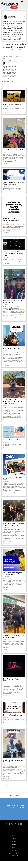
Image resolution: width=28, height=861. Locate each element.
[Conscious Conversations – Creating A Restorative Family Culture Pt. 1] (14, 244)
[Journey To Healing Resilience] (14, 431)
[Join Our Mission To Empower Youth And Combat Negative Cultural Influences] (14, 384)
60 (16, 785)
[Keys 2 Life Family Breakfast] (14, 132)
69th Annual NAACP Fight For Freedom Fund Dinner (13, 524)
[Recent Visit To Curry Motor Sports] (14, 464)
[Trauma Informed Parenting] (14, 95)
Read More (6, 112)
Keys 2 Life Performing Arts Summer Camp (12, 573)
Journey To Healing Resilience (13, 440)
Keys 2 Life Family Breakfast (13, 150)
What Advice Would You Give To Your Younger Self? (13, 761)
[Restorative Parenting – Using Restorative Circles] (14, 174)
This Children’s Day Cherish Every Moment (12, 301)
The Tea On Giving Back (11, 348)
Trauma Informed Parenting (12, 104)
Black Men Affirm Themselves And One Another (13, 636)
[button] (14, 812)
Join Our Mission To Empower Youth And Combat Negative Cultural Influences (13, 401)
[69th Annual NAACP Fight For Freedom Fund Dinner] (14, 510)
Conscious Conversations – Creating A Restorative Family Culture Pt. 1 (13, 253)
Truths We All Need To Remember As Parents (11, 219)
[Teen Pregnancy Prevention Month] (14, 666)
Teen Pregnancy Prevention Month (12, 680)
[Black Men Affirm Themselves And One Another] (14, 614)
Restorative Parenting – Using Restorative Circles (13, 183)
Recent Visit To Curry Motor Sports (12, 478)
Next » (20, 785)
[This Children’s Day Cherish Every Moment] (14, 283)
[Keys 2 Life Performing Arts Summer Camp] (14, 559)
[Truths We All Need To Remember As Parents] (14, 207)
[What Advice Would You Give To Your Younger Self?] (14, 743)
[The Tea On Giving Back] (14, 335)
